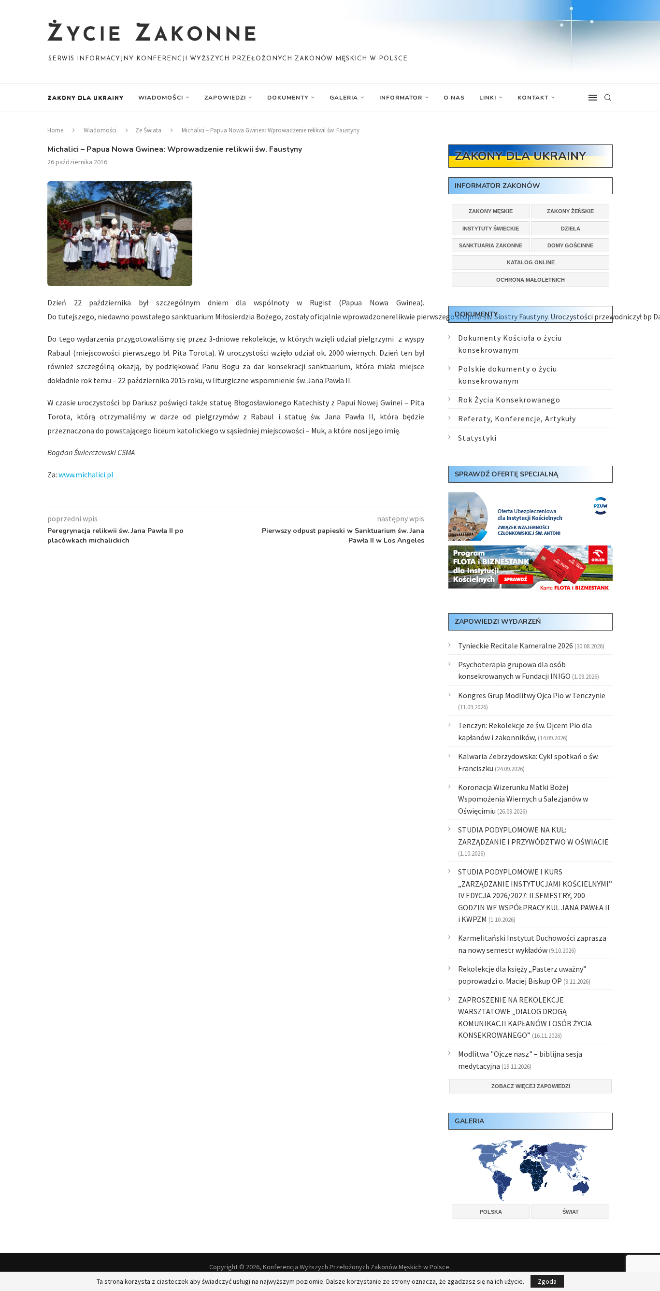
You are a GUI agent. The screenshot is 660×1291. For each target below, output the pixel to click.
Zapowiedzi (225, 97)
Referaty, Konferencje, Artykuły (517, 418)
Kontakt (532, 97)
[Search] (608, 98)
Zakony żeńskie (570, 211)
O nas (454, 97)
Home (55, 130)
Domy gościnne (570, 245)
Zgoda (547, 1281)
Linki (487, 97)
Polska (491, 1212)
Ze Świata (148, 130)
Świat (570, 1212)
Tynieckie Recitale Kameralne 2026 (515, 645)
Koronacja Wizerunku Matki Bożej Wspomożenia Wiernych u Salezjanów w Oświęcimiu (523, 799)
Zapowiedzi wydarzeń (498, 621)
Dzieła (570, 228)
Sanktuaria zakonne (490, 245)
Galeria (344, 97)
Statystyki (477, 438)
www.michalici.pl (86, 474)
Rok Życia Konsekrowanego (509, 399)
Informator (400, 97)
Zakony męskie (491, 211)
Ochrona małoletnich (530, 280)
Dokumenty (287, 97)
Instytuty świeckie (490, 228)
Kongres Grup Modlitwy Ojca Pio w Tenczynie (531, 695)
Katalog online (531, 262)
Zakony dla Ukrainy (85, 97)
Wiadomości (160, 97)
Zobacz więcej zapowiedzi (530, 1086)
